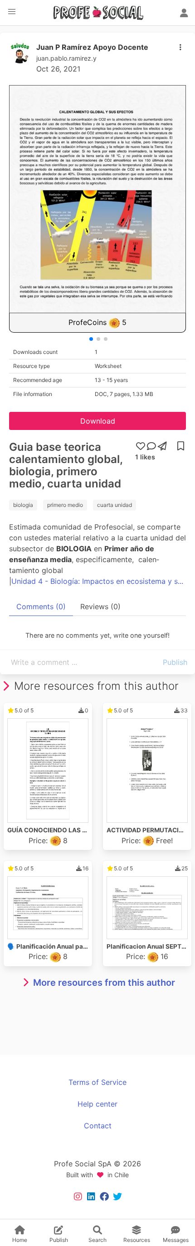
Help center (97, 1103)
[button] (12, 12)
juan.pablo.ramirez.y (66, 58)
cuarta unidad (114, 504)
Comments (41, 606)
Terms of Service (97, 1082)
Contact (98, 1125)
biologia (23, 504)
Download (97, 420)
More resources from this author (104, 982)
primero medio (65, 504)
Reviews (100, 606)
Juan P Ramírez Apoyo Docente (92, 47)
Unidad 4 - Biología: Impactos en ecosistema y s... (97, 581)
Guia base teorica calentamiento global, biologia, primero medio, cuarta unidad (65, 465)
